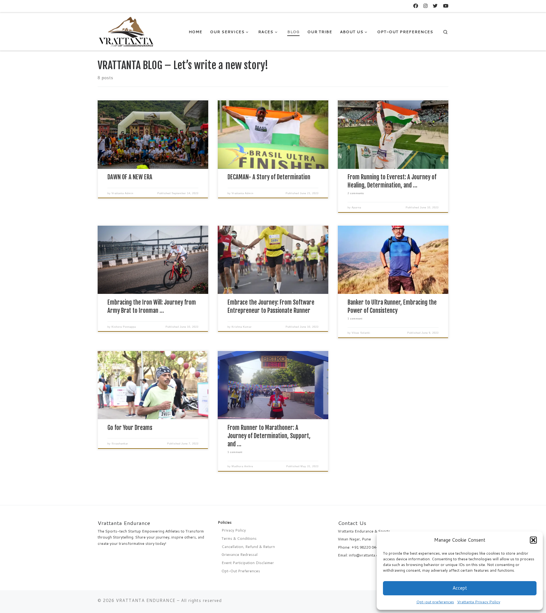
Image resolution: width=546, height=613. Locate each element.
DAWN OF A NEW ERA (129, 177)
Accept (459, 588)
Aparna (356, 207)
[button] (533, 540)
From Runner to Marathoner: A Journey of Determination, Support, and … (269, 436)
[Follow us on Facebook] (415, 6)
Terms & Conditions (239, 538)
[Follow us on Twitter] (435, 6)
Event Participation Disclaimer (247, 562)
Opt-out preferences (435, 601)
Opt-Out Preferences (240, 571)
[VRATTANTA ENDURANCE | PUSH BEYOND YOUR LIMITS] (126, 31)
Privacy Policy (233, 530)
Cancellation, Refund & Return (248, 546)
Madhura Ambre (242, 466)
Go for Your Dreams (129, 427)
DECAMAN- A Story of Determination (269, 177)
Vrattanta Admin (122, 193)
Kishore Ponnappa (124, 326)
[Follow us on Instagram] (425, 6)
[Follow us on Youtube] (445, 6)
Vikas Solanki (361, 332)
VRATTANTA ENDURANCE (145, 600)
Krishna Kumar (242, 326)
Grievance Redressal (239, 554)
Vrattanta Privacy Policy (478, 601)
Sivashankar (120, 443)
